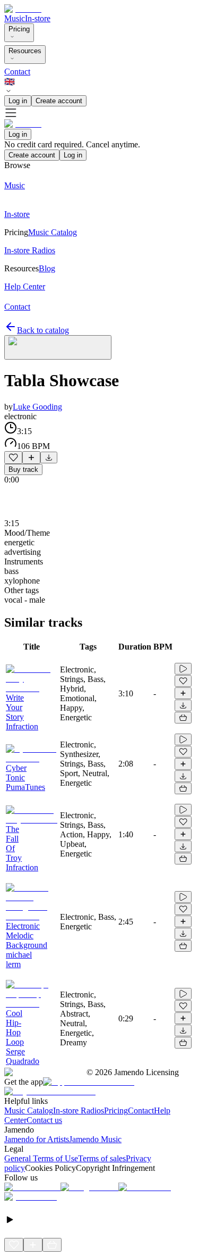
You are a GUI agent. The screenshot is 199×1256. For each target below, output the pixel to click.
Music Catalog (28, 1110)
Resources (24, 51)
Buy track (23, 469)
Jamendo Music (95, 1139)
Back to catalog (43, 330)
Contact (17, 71)
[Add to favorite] (13, 457)
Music (14, 18)
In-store (37, 18)
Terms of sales (102, 1158)
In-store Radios (78, 1110)
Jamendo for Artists (36, 1139)
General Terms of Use (41, 1158)
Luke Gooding (37, 406)
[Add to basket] (183, 717)
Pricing (19, 29)
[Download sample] (48, 457)
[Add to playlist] (31, 457)
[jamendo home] (22, 8)
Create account (59, 101)
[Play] (57, 347)
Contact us (44, 1120)
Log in (17, 101)
